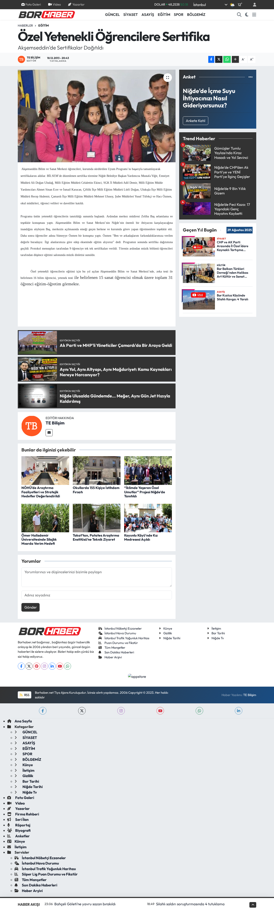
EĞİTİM (164, 14)
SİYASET (130, 14)
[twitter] (82, 710)
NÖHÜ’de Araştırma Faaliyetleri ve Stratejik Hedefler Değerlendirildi (40, 492)
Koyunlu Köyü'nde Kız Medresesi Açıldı (141, 537)
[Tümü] (251, 77)
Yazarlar (78, 4)
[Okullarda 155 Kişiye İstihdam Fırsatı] (97, 470)
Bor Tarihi (218, 633)
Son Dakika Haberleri (119, 652)
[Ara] (239, 14)
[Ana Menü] (254, 14)
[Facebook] (21, 666)
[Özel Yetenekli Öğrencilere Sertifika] (97, 116)
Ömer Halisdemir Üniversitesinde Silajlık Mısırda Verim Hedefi (39, 539)
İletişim (216, 628)
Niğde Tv (217, 638)
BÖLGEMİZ (196, 14)
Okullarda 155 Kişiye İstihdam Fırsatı (96, 490)
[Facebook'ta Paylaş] (211, 59)
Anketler (22, 836)
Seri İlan (22, 819)
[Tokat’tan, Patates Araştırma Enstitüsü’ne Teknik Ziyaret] (97, 517)
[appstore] (137, 676)
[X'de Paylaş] (218, 59)
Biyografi (23, 830)
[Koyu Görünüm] (246, 14)
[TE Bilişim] (31, 425)
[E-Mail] (49, 432)
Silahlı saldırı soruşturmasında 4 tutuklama (190, 904)
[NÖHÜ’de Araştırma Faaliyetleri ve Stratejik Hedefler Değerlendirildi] (45, 470)
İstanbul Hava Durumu (120, 633)
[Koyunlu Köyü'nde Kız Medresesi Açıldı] (148, 517)
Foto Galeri (33, 4)
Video (57, 4)
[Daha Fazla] (235, 59)
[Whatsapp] (67, 666)
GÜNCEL (112, 14)
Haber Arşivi (113, 657)
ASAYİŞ (147, 14)
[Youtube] (59, 666)
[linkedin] (238, 710)
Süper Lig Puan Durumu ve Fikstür (50, 874)
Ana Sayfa (23, 721)
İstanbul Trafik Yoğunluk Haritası (126, 638)
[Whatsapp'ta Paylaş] (227, 59)
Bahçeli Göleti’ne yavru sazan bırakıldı (85, 904)
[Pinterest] (36, 666)
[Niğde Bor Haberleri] (46, 14)
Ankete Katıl (195, 120)
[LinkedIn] (52, 666)
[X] (29, 666)
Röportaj (22, 825)
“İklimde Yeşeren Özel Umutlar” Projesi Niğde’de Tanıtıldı (144, 492)
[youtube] (160, 710)
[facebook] (42, 710)
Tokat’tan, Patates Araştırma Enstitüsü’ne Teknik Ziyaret (96, 537)
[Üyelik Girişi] (252, 4)
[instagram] (121, 710)
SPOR (178, 14)
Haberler (25, 25)
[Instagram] (44, 666)
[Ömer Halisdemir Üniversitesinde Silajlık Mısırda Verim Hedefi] (45, 517)
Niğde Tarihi (171, 638)
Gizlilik (167, 633)
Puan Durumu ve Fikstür (121, 643)
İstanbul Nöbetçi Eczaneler (123, 628)
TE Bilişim (55, 423)
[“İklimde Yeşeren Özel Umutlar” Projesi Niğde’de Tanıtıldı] (148, 470)
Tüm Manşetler (114, 647)
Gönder (30, 607)
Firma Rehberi (27, 814)
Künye (167, 628)
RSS (26, 695)
